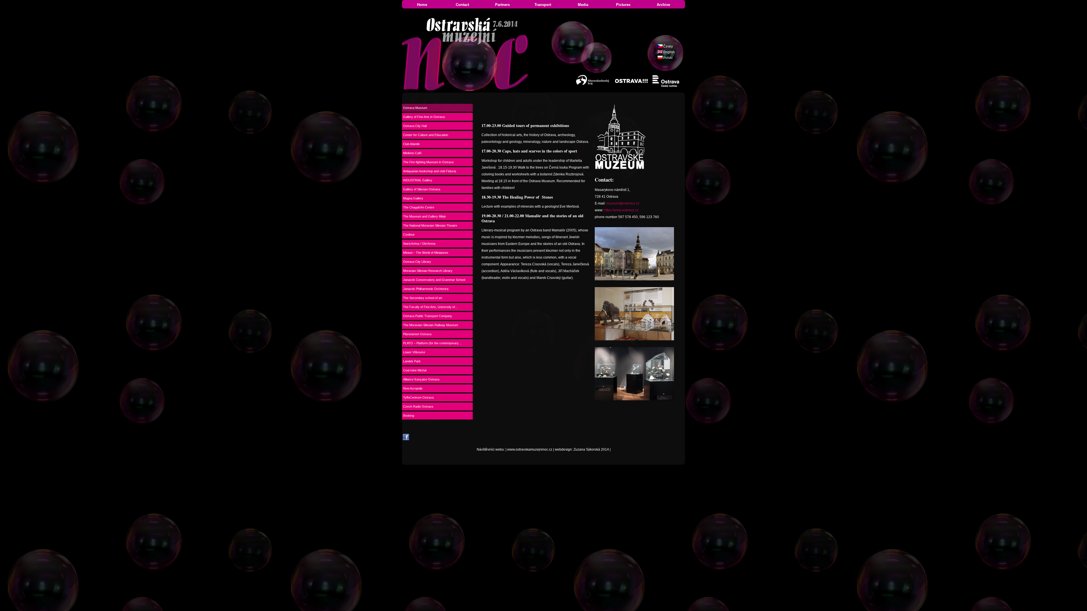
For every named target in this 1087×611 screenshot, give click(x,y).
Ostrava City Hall (415, 126)
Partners (502, 5)
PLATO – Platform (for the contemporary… (432, 343)
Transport (542, 5)
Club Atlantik (411, 144)
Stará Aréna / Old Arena (419, 243)
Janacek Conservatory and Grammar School (434, 279)
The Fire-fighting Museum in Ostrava (428, 162)
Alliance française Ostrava (421, 379)
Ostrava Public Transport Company (427, 316)
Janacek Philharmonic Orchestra (425, 289)
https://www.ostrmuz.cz (621, 210)
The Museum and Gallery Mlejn (424, 216)
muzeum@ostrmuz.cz (622, 203)
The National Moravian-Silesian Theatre (430, 225)
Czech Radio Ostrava (418, 406)
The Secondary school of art (422, 298)
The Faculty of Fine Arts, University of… (430, 307)
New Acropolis (413, 388)
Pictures (623, 5)
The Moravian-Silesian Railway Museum (430, 325)
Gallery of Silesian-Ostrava (421, 189)
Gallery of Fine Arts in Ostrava (424, 117)
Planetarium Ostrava (417, 334)
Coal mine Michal (414, 370)
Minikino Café (412, 153)
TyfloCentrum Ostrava (418, 397)
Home (422, 5)
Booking (408, 415)
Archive (663, 5)
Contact (462, 5)
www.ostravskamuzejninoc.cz (529, 449)
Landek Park (412, 361)
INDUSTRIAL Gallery (417, 180)
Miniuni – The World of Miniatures (425, 252)
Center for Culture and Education (425, 135)
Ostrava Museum (415, 107)
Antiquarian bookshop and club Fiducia (429, 171)
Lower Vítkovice (414, 352)
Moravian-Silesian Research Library (427, 270)
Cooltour (409, 234)
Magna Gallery (413, 198)
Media (583, 5)
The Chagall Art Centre (418, 207)
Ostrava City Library (417, 261)
